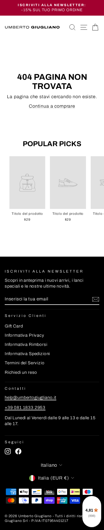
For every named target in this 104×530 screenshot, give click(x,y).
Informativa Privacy (24, 335)
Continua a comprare (52, 106)
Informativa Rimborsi (26, 344)
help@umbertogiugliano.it (30, 397)
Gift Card (14, 326)
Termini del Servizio (25, 363)
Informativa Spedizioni (27, 353)
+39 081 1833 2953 (25, 407)
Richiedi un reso (21, 372)
